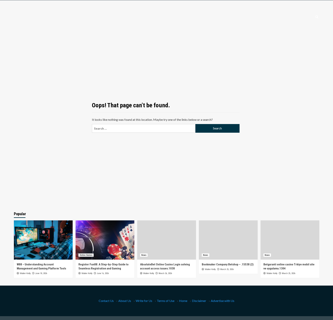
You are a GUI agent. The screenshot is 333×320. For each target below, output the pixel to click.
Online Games (86, 255)
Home (183, 300)
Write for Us (144, 300)
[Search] (316, 17)
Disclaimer (199, 300)
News (143, 255)
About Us (124, 300)
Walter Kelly (25, 273)
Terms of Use (165, 300)
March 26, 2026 (165, 273)
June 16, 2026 (103, 273)
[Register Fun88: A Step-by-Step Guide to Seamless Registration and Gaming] (105, 239)
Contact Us (106, 300)
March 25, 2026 (227, 269)
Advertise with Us (222, 300)
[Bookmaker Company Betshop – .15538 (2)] (228, 239)
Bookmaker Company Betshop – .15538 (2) (228, 264)
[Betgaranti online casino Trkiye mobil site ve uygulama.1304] (290, 239)
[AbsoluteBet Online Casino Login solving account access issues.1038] (166, 239)
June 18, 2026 (41, 273)
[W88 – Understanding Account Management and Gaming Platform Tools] (43, 239)
